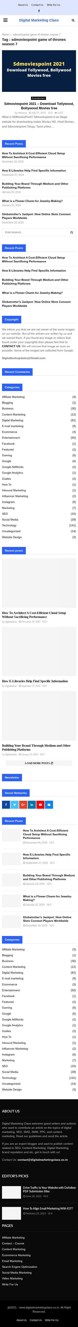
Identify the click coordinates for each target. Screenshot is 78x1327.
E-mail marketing (12, 426)
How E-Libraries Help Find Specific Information (34, 170)
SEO (5, 513)
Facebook (8, 443)
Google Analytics (12, 472)
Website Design (12, 537)
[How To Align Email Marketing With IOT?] (11, 1213)
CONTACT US (11, 346)
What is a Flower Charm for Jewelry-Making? (33, 201)
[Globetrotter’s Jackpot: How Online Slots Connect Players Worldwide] (11, 921)
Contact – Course (13, 1243)
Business (7, 408)
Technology (9, 525)
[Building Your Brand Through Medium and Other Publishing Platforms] (39, 715)
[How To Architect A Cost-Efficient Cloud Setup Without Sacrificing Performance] (39, 583)
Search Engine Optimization (19, 1266)
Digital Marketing (12, 420)
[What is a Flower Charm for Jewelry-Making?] (11, 901)
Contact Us (37, 5)
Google (6, 461)
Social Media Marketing (17, 1272)
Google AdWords (12, 466)
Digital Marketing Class (39, 20)
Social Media (10, 519)
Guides (6, 478)
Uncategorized (11, 531)
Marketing (8, 508)
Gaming (7, 455)
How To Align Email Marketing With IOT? (48, 1208)
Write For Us (53, 5)
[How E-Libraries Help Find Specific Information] (39, 651)
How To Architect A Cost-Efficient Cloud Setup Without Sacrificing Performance (45, 834)
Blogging (7, 402)
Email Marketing (12, 1261)
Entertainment (38, 98)
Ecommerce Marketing (16, 1255)
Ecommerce (9, 431)
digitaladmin (11, 621)
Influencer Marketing (15, 496)
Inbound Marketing (14, 490)
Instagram (8, 502)
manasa (22, 112)
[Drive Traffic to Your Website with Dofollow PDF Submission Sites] (11, 1192)
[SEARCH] (71, 232)
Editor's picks (15, 1176)
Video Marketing (12, 1278)
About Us (23, 5)
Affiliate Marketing (13, 396)
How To (6, 484)
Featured (8, 449)
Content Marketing (13, 414)
